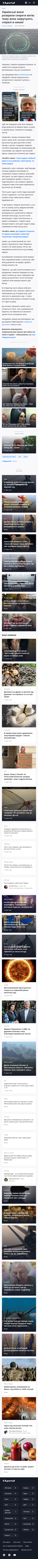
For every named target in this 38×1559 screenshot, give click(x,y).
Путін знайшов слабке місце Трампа (16, 883)
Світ (20, 456)
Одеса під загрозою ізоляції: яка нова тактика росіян (18, 1427)
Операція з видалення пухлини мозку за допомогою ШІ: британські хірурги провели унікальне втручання (18, 831)
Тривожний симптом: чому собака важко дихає (17, 1138)
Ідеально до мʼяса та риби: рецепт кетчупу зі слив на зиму (19, 1468)
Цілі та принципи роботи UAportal (12, 1546)
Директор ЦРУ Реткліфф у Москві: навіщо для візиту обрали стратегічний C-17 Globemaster (18, 1158)
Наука (3, 8)
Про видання (6, 1542)
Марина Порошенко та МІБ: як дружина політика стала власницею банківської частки (17, 1031)
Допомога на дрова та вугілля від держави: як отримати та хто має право (18, 694)
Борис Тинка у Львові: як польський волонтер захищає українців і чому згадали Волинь (18, 776)
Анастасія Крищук (7, 26)
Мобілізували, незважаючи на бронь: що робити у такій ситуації (18, 1388)
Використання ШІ (26, 1550)
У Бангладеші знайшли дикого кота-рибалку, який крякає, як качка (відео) (18, 161)
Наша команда (27, 1542)
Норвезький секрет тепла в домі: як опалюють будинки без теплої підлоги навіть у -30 (19, 1085)
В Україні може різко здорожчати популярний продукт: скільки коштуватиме (18, 735)
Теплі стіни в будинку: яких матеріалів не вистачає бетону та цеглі (17, 848)
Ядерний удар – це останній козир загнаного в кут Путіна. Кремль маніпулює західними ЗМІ (19, 1175)
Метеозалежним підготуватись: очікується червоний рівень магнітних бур (17, 990)
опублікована (24, 75)
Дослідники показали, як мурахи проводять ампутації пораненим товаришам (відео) (18, 234)
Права (27, 1546)
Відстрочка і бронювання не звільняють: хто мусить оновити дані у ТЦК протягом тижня (19, 1120)
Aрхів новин (16, 1542)
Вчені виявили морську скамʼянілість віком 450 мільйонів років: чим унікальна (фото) (18, 1102)
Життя (15, 461)
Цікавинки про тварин (9, 456)
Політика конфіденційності (11, 1550)
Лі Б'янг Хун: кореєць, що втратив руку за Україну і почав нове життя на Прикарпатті (18, 866)
